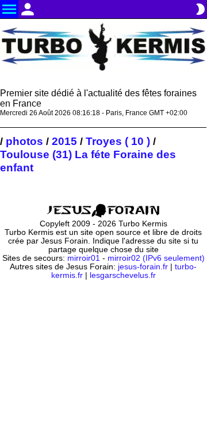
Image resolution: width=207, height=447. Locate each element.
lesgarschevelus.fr (123, 275)
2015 (64, 141)
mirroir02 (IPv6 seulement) (156, 258)
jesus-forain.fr (143, 266)
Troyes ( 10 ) (118, 141)
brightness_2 (200, 9)
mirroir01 (83, 258)
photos (24, 141)
